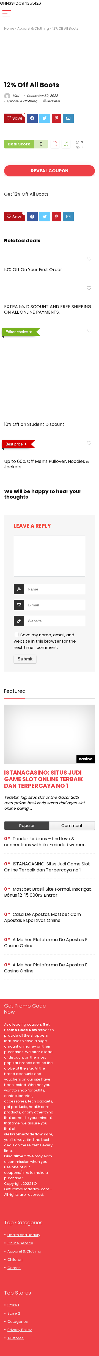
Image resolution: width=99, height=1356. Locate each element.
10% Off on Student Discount (34, 424)
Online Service (20, 1243)
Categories (17, 1321)
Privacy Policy (19, 1329)
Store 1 (13, 1305)
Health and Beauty (23, 1234)
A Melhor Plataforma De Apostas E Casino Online (45, 942)
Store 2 (13, 1313)
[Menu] (6, 13)
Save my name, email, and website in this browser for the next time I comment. (45, 641)
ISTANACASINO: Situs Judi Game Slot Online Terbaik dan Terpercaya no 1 (43, 779)
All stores (15, 1338)
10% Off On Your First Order (33, 269)
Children (15, 1259)
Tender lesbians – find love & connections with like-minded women (45, 841)
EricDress (53, 101)
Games (14, 1267)
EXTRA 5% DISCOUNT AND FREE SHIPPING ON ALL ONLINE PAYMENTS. (47, 309)
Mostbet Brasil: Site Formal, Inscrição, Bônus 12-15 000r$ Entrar (48, 892)
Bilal (15, 95)
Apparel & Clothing (33, 28)
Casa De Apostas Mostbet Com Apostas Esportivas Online (42, 917)
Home (9, 28)
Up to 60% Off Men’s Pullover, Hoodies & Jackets (46, 464)
